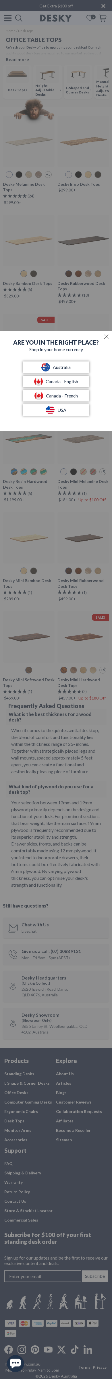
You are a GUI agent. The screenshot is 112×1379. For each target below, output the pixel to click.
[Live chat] (15, 1363)
